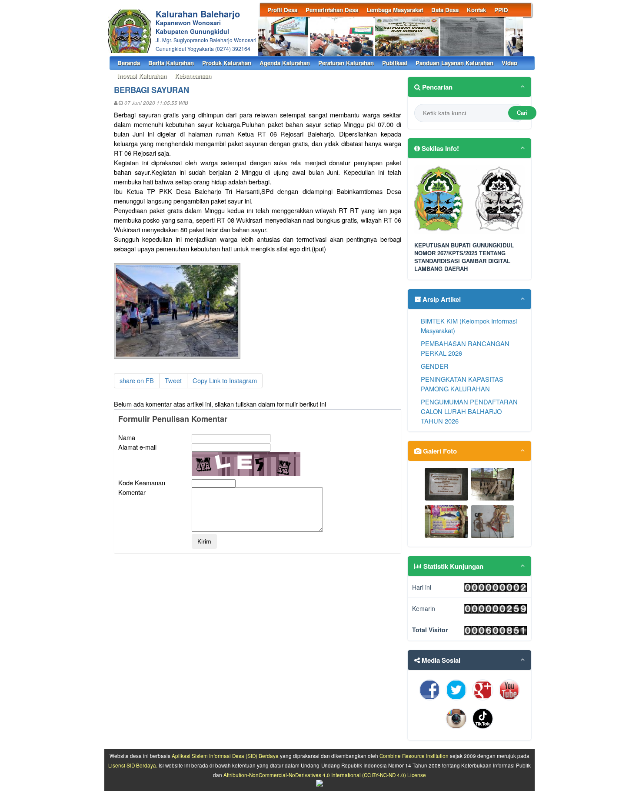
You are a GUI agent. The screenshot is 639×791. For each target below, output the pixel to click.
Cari (522, 113)
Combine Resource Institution (414, 755)
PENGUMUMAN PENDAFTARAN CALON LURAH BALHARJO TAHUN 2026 (469, 411)
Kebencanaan (193, 76)
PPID (501, 10)
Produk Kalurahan (226, 63)
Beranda (128, 63)
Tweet (173, 380)
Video (509, 63)
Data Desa (445, 10)
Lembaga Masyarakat (394, 10)
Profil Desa (282, 10)
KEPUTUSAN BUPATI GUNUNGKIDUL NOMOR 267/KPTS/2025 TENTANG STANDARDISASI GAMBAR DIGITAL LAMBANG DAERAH (464, 257)
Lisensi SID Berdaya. (132, 765)
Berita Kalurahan (171, 63)
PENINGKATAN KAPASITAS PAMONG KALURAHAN (462, 383)
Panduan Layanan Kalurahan (454, 63)
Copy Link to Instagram (225, 380)
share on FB (137, 380)
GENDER (435, 365)
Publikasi (394, 63)
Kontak (476, 10)
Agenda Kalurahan (285, 63)
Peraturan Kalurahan (346, 63)
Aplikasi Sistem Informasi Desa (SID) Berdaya (225, 755)
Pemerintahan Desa (332, 10)
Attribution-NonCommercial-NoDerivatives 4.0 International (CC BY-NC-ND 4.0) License (324, 774)
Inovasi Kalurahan (141, 76)
